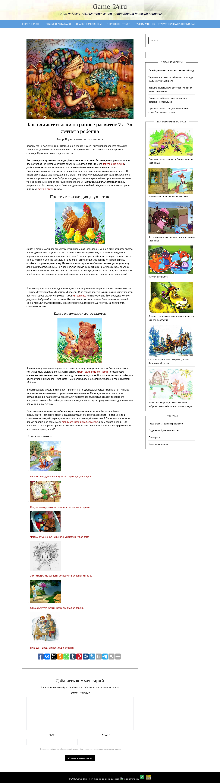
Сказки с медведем (89, 24)
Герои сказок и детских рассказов (165, 423)
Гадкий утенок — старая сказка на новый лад (165, 24)
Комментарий (80, 693)
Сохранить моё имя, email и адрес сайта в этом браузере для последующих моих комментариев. (80, 749)
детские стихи (45, 188)
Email (105, 735)
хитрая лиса (79, 295)
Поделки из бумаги (58, 24)
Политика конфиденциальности (104, 778)
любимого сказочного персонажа (80, 421)
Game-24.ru (110, 6)
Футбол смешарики (158, 276)
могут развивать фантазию (93, 371)
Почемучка (154, 437)
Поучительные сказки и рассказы (84, 139)
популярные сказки (113, 163)
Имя (52, 735)
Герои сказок (31, 24)
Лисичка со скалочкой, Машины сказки (168, 196)
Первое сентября (118, 24)
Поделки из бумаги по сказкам (163, 430)
